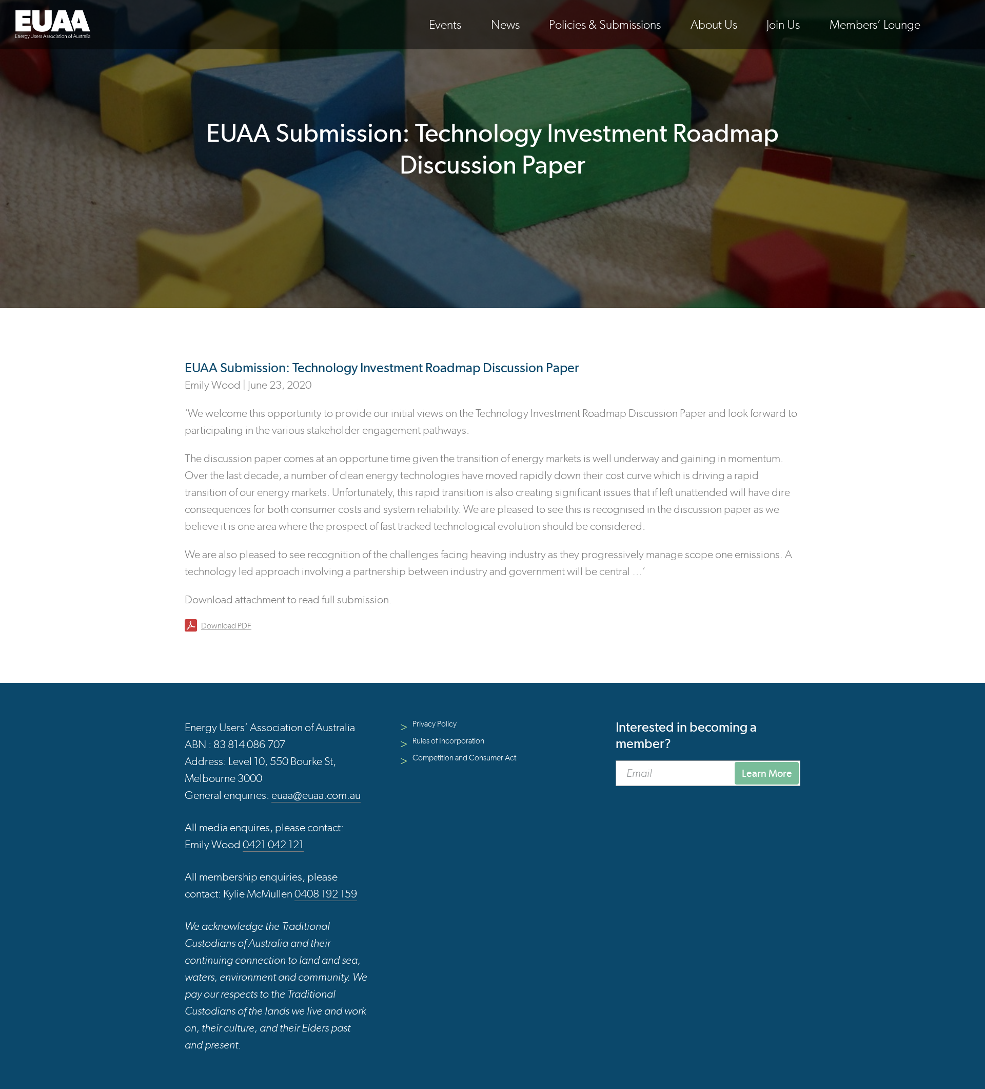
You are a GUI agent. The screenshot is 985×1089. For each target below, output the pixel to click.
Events (445, 24)
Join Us (783, 24)
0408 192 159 (325, 894)
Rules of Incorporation (448, 741)
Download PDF (226, 626)
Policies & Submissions (605, 24)
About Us (714, 24)
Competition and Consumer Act (464, 757)
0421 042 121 (273, 844)
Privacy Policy (434, 724)
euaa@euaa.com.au (316, 795)
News (505, 24)
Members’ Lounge (875, 24)
